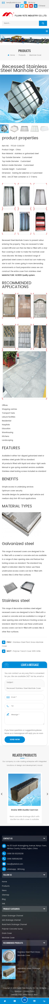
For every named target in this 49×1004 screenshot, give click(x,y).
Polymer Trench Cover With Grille (27, 651)
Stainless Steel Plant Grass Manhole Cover (29, 954)
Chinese (41, 6)
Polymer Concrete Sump (12, 929)
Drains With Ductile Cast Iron (24, 809)
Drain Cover (7, 933)
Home (12, 55)
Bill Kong (31, 2)
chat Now (25, 1000)
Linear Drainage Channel (12, 915)
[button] (46, 99)
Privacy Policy (29, 991)
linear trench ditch (30, 995)
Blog (4, 899)
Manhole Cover (35, 55)
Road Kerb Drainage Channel (14, 924)
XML (3, 903)
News (4, 890)
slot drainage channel (11, 920)
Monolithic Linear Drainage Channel (29, 970)
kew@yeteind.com (13, 2)
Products (22, 55)
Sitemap (5, 895)
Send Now (15, 739)
